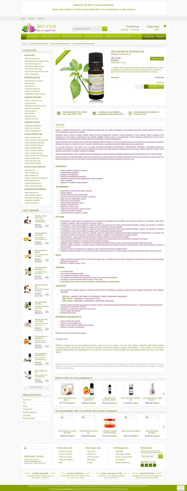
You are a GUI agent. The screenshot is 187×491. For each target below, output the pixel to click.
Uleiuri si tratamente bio (33, 131)
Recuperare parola (65, 451)
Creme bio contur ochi (32, 89)
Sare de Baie (29, 113)
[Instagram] (146, 465)
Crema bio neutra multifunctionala (110, 432)
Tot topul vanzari (36, 387)
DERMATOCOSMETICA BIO (118, 36)
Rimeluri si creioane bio (33, 64)
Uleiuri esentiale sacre (32, 158)
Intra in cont (135, 30)
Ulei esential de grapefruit (41, 337)
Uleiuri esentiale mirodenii (34, 150)
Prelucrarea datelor (65, 457)
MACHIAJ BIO (29, 55)
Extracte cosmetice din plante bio (36, 178)
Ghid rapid (119, 451)
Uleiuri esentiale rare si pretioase (36, 156)
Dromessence (27, 409)
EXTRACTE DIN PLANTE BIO (34, 167)
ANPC (61, 462)
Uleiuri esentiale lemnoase (34, 145)
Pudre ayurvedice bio (32, 180)
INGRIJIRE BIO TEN (50, 36)
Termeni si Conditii (65, 454)
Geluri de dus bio (31, 111)
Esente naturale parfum (33, 183)
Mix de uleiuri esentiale (33, 163)
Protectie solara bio (31, 119)
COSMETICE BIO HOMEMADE (35, 189)
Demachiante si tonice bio (34, 81)
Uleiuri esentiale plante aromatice (36, 140)
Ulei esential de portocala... (41, 234)
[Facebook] (142, 465)
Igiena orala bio (30, 116)
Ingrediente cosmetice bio (34, 198)
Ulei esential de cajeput (131, 431)
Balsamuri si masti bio (32, 128)
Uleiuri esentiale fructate (33, 148)
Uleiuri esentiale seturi (32, 161)
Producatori (91, 460)
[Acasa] (23, 36)
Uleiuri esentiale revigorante (35, 143)
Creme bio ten (30, 83)
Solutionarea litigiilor (66, 460)
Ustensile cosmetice (32, 203)
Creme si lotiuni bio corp (33, 100)
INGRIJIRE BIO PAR (94, 36)
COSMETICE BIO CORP (32, 97)
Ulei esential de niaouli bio (89, 432)
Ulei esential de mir (41, 372)
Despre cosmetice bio (123, 462)
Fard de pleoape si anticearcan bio (37, 61)
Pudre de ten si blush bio (33, 69)
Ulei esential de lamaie (41, 251)
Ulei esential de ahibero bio (130, 399)
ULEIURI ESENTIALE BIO (33, 134)
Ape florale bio (30, 170)
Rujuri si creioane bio (32, 58)
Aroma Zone (27, 400)
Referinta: (114, 54)
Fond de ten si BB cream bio (34, 66)
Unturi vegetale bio (31, 175)
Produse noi (149, 36)
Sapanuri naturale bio (32, 108)
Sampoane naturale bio (33, 125)
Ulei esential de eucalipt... (41, 303)
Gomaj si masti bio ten (32, 91)
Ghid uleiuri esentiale (123, 454)
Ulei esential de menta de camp (67, 432)
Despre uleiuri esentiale (124, 457)
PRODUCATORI (32, 394)
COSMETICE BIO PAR (32, 122)
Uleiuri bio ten (30, 86)
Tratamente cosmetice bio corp (35, 106)
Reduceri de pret (93, 457)
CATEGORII (33, 36)
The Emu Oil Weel (29, 418)
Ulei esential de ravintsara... (41, 268)
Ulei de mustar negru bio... (40, 217)
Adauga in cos (156, 87)
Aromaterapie (120, 460)
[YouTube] (154, 465)
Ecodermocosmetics (30, 412)
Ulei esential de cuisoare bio (41, 354)
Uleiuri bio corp (30, 103)
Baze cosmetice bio (31, 192)
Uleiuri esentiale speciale (33, 153)
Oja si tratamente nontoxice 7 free (36, 71)
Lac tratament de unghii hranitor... (152, 399)
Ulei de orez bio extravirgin (41, 320)
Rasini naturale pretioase (33, 186)
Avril (24, 403)
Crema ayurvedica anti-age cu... (67, 399)
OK (105, 29)
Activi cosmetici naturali (33, 195)
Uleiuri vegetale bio (31, 173)
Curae (25, 406)
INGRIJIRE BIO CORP (72, 36)
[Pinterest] (150, 465)
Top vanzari (91, 451)
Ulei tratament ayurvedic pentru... (109, 399)
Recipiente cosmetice (32, 200)
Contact (90, 462)
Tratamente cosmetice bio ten (35, 94)
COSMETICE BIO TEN (32, 77)
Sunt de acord (181, 488)
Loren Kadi (26, 415)
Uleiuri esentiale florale (33, 137)
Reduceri (160, 36)
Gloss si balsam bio (31, 74)
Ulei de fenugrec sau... (41, 286)
